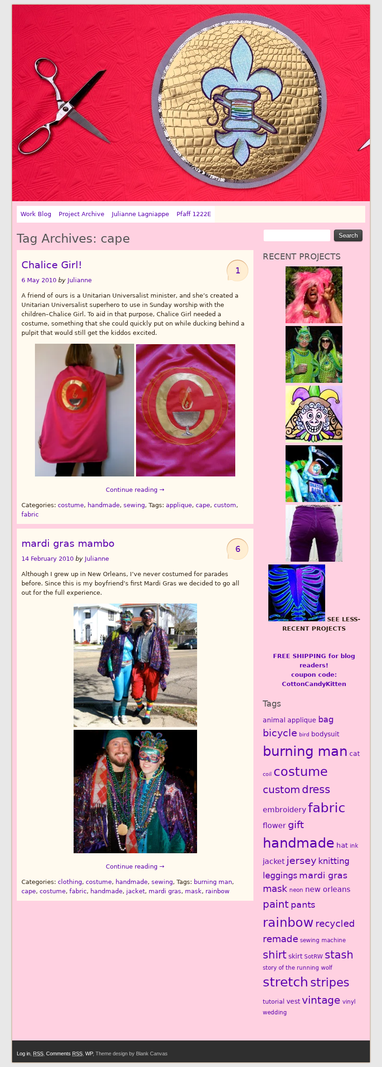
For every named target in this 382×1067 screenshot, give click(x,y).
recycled (335, 923)
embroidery (284, 809)
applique (179, 505)
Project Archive (81, 214)
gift (296, 824)
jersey (301, 860)
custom (225, 505)
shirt (274, 954)
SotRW (313, 956)
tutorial (274, 1001)
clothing (70, 881)
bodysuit (325, 734)
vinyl (348, 1002)
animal (274, 720)
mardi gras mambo (68, 543)
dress (316, 789)
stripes (329, 982)
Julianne (80, 280)
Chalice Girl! (51, 265)
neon (296, 890)
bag (326, 719)
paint (276, 904)
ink (354, 846)
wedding (275, 1012)
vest (293, 1001)
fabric (30, 514)
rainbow (217, 891)
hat (342, 845)
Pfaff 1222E (194, 214)
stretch (285, 982)
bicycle (280, 733)
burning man (213, 881)
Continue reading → (135, 489)
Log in (23, 1053)
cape (203, 505)
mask (193, 891)
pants (303, 904)
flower (274, 825)
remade (280, 939)
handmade (104, 505)
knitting (333, 861)
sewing (134, 505)
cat (354, 753)
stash (339, 955)
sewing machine (323, 940)
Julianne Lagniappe (140, 214)
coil (267, 774)
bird (304, 735)
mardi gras (165, 891)
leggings (280, 875)
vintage (321, 1000)
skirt (295, 956)
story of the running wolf (297, 968)
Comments (64, 1053)
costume (71, 505)
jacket (135, 891)
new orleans (327, 889)
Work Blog (35, 214)
